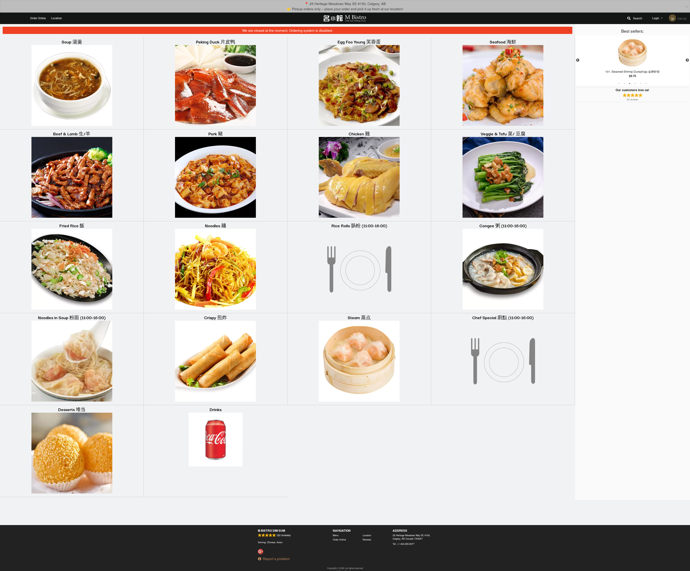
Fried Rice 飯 (71, 225)
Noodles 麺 (215, 225)
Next (687, 60)
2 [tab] (624, 83)
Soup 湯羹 (72, 41)
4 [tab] (635, 83)
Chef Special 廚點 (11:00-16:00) (503, 317)
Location (56, 18)
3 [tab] (630, 83)
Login (655, 18)
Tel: (403, 544)
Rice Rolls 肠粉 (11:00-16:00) (359, 225)
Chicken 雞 (359, 133)
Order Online (38, 18)
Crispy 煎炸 (215, 317)
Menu (336, 535)
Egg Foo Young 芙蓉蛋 (359, 41)
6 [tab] (646, 83)
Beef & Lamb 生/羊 (71, 133)
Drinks (216, 409)
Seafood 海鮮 (503, 41)
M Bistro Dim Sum (271, 530)
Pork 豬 (215, 133)
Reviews (367, 539)
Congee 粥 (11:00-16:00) (503, 225)
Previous (577, 60)
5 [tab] (640, 83)
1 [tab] (619, 83)
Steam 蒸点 (359, 317)
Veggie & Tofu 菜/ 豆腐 (503, 133)
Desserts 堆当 (72, 409)
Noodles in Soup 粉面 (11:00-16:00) (72, 317)
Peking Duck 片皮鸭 (215, 41)
